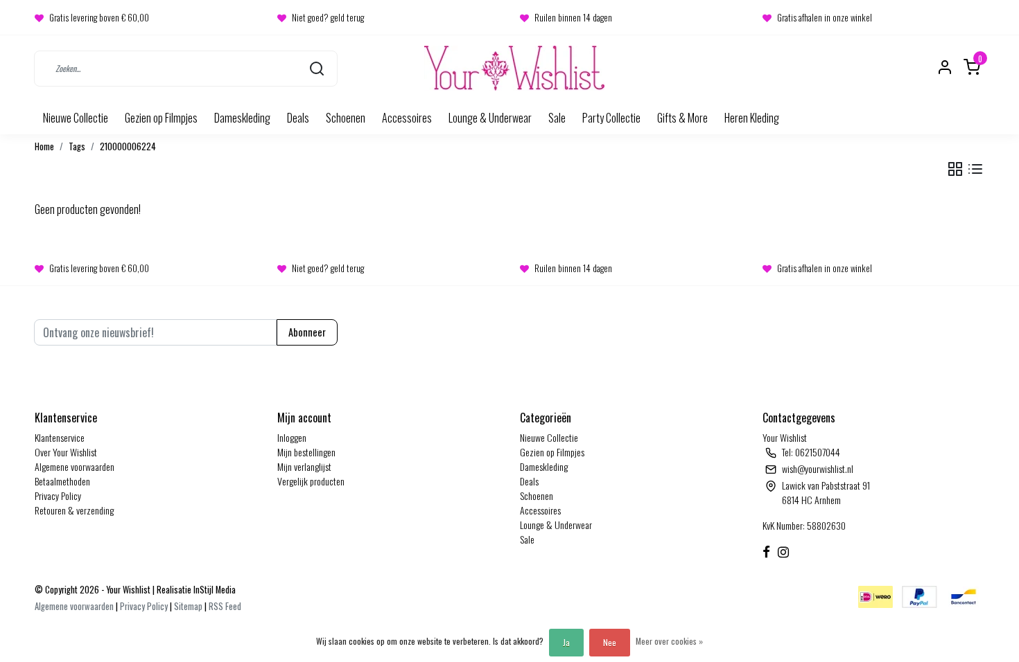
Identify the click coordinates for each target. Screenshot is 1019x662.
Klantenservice (60, 437)
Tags (77, 146)
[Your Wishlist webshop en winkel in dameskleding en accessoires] (514, 68)
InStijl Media (213, 589)
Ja (566, 642)
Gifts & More (682, 117)
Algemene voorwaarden (74, 466)
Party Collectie (611, 117)
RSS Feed (225, 606)
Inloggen (291, 437)
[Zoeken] (317, 68)
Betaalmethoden (62, 481)
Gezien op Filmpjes (161, 117)
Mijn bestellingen (306, 452)
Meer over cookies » (669, 641)
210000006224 (128, 146)
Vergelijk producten (311, 481)
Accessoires (407, 117)
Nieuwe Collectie (75, 117)
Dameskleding (242, 117)
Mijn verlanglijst (304, 466)
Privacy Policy (58, 495)
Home (44, 146)
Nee (609, 642)
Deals (298, 117)
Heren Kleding (751, 117)
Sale (557, 117)
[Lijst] (975, 169)
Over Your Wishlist (66, 452)
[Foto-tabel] (955, 169)
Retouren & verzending (74, 510)
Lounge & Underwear (490, 117)
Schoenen (345, 117)
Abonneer (307, 332)
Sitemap (188, 606)
